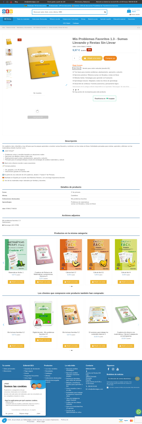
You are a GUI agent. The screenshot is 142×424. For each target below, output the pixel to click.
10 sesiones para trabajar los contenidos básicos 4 (98, 333)
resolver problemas (91, 72)
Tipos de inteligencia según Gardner (73, 399)
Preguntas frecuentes (31, 376)
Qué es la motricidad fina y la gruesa (74, 407)
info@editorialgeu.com (32, 2)
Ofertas (47, 376)
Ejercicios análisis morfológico (72, 369)
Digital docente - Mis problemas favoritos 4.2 (43, 333)
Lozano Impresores (52, 420)
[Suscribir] (137, 379)
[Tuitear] (76, 90)
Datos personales (9, 369)
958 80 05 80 (92, 386)
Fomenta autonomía (97, 83)
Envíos (26, 373)
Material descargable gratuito (52, 381)
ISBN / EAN (76, 46)
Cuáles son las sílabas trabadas (73, 403)
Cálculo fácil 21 (98, 272)
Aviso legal (27, 378)
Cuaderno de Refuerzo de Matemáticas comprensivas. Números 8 (43, 274)
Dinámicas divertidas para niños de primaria (73, 379)
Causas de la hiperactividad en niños (73, 411)
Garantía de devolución (32, 369)
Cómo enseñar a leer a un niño (73, 389)
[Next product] (139, 27)
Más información (135, 387)
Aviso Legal (41, 421)
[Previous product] (138, 27)
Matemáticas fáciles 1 (16, 272)
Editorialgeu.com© (30, 420)
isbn (3, 208)
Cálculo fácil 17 (71, 272)
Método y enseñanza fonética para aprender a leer (74, 384)
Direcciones (7, 371)
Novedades (49, 371)
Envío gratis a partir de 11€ (56, 2)
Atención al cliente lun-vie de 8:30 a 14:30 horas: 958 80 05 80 (117, 2)
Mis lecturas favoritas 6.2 (16, 332)
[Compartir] (73, 90)
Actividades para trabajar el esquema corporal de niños (74, 394)
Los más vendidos (51, 369)
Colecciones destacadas (53, 378)
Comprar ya (110, 58)
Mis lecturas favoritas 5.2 (71, 332)
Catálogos (48, 373)
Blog (16, 2)
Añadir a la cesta (94, 58)
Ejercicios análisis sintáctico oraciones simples (72, 374)
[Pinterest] (78, 90)
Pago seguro (28, 371)
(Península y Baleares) (82, 2)
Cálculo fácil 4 (126, 272)
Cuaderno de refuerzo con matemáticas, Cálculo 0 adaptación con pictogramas (126, 334)
